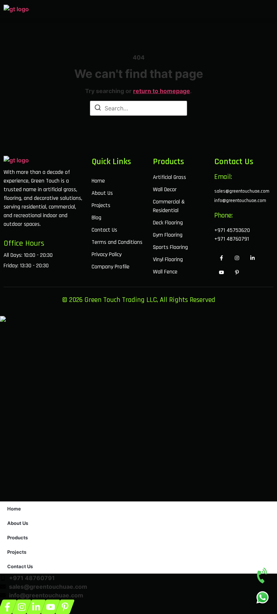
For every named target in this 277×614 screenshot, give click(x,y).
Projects (16, 552)
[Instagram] (237, 258)
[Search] (97, 108)
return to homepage (161, 91)
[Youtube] (221, 272)
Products (17, 537)
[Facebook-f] (221, 258)
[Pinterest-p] (237, 272)
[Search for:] (138, 108)
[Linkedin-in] (252, 258)
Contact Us (20, 566)
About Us (17, 523)
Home (14, 509)
